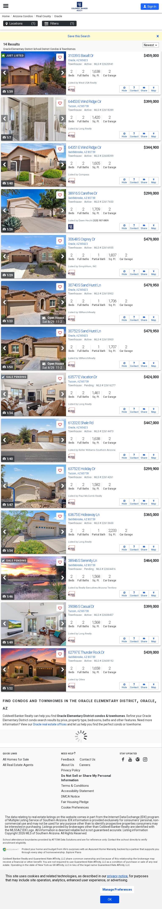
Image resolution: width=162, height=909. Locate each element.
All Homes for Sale (16, 759)
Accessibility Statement (77, 791)
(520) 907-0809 (100, 220)
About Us (67, 765)
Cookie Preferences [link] (75, 807)
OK (110, 899)
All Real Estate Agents (18, 765)
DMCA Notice (70, 796)
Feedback (67, 759)
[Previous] (4, 72)
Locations (22, 23)
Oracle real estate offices (50, 724)
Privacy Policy (70, 770)
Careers (84, 765)
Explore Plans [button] (73, 852)
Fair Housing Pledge (75, 802)
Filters (62, 23)
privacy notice (117, 876)
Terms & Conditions (75, 786)
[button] (150, 6)
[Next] (62, 72)
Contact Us (87, 759)
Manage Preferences (117, 889)
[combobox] (151, 45)
